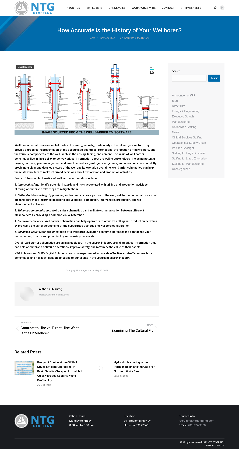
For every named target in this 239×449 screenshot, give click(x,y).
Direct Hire (178, 106)
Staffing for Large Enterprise (189, 158)
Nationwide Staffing (184, 127)
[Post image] (24, 368)
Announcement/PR (184, 95)
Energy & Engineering (185, 111)
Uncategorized (25, 67)
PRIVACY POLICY (215, 445)
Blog (175, 100)
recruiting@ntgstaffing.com (196, 420)
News (175, 132)
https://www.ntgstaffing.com (54, 294)
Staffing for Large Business (188, 153)
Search (176, 70)
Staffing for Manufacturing (188, 163)
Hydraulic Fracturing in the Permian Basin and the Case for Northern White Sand (134, 367)
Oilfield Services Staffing (187, 137)
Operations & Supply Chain (189, 142)
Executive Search (183, 116)
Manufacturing (181, 121)
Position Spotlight (183, 148)
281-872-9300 (197, 425)
